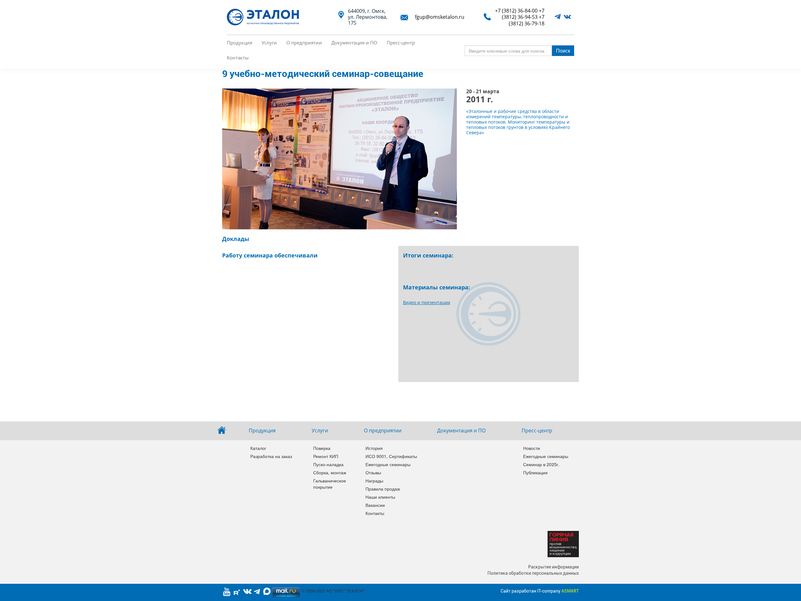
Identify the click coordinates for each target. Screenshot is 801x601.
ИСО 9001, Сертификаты (387, 456)
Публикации (535, 472)
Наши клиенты (380, 497)
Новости (531, 448)
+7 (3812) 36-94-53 (523, 13)
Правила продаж (382, 489)
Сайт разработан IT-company (540, 590)
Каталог (258, 448)
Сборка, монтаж (329, 472)
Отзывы (373, 472)
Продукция (239, 42)
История (374, 448)
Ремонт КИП (325, 456)
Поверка (321, 448)
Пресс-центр (401, 42)
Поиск (563, 50)
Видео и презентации (426, 302)
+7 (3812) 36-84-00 (516, 10)
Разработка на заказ (271, 456)
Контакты (238, 57)
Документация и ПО (354, 42)
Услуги (269, 42)
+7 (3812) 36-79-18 (526, 20)
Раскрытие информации (553, 566)
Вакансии (375, 505)
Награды (374, 480)
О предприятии (304, 42)
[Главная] (265, 17)
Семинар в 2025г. (541, 464)
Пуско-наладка (328, 464)
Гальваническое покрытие (329, 483)
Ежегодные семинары (387, 464)
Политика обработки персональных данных (533, 573)
